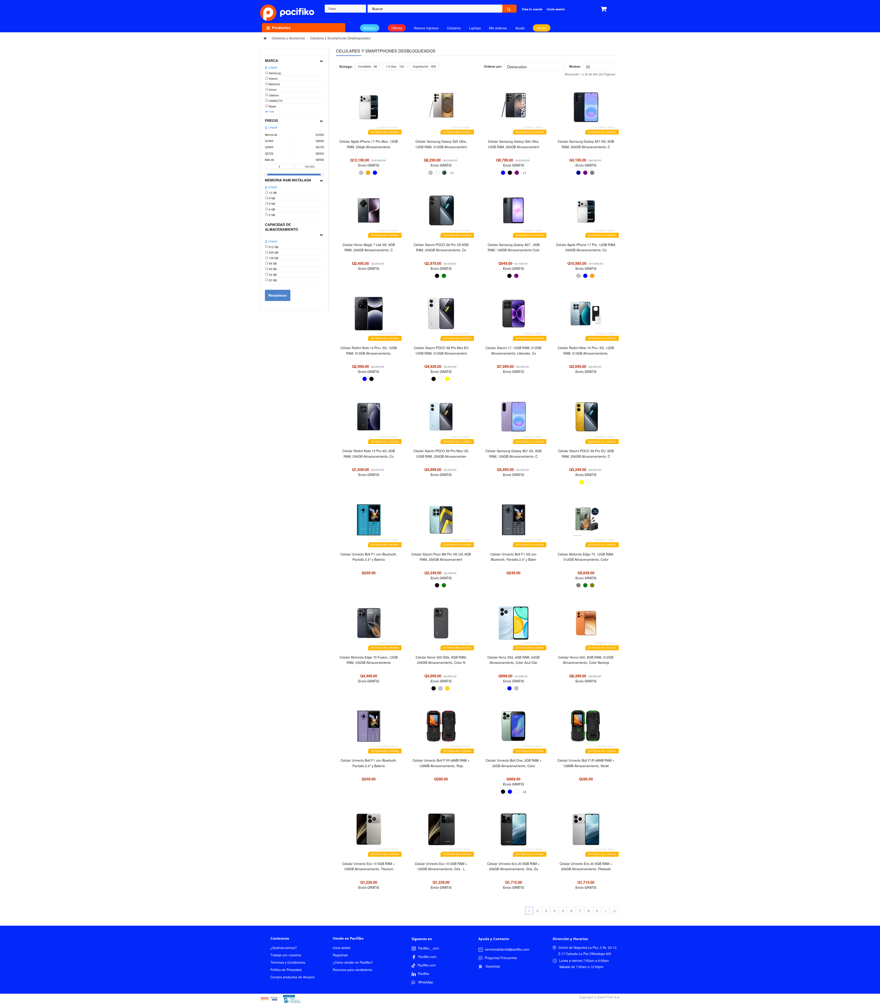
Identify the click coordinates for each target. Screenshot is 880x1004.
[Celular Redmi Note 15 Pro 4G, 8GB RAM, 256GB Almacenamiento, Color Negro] (368, 419)
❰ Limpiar (271, 67)
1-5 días (395, 66)
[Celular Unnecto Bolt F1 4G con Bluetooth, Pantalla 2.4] (513, 522)
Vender (541, 28)
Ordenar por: (493, 66)
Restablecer (277, 295)
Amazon (370, 28)
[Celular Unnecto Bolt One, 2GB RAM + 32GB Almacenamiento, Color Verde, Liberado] (513, 728)
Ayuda (520, 28)
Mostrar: (575, 66)
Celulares (454, 28)
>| (614, 910)
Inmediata (367, 66)
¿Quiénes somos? (283, 947)
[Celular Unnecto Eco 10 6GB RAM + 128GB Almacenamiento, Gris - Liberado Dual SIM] (441, 831)
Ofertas (396, 28)
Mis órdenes (498, 28)
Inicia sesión (342, 947)
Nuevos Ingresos (426, 28)
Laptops (475, 28)
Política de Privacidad (286, 969)
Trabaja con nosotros (285, 955)
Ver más (269, 111)
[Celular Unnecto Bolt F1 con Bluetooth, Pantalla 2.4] (368, 522)
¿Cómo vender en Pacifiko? (353, 962)
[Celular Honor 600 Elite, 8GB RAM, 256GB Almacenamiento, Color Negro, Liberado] (441, 625)
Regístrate (340, 955)
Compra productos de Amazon (292, 977)
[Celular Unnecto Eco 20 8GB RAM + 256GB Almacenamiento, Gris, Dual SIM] (513, 831)
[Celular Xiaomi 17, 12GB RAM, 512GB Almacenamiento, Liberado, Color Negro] (513, 316)
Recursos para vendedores (352, 969)
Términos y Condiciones (287, 962)
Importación (424, 66)
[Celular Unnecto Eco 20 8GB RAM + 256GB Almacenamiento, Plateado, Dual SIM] (586, 831)
